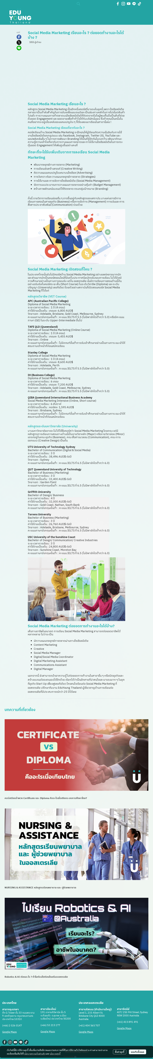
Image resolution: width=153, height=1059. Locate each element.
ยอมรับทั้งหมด (137, 1052)
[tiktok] (139, 3)
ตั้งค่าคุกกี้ (119, 1052)
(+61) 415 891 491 (127, 1022)
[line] (134, 3)
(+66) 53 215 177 (50, 1025)
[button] (94, 3)
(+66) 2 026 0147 (12, 1026)
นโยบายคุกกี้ (55, 1053)
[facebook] (117, 3)
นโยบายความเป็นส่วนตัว (34, 1053)
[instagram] (123, 3)
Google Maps (9, 1032)
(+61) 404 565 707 (89, 1026)
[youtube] (128, 3)
